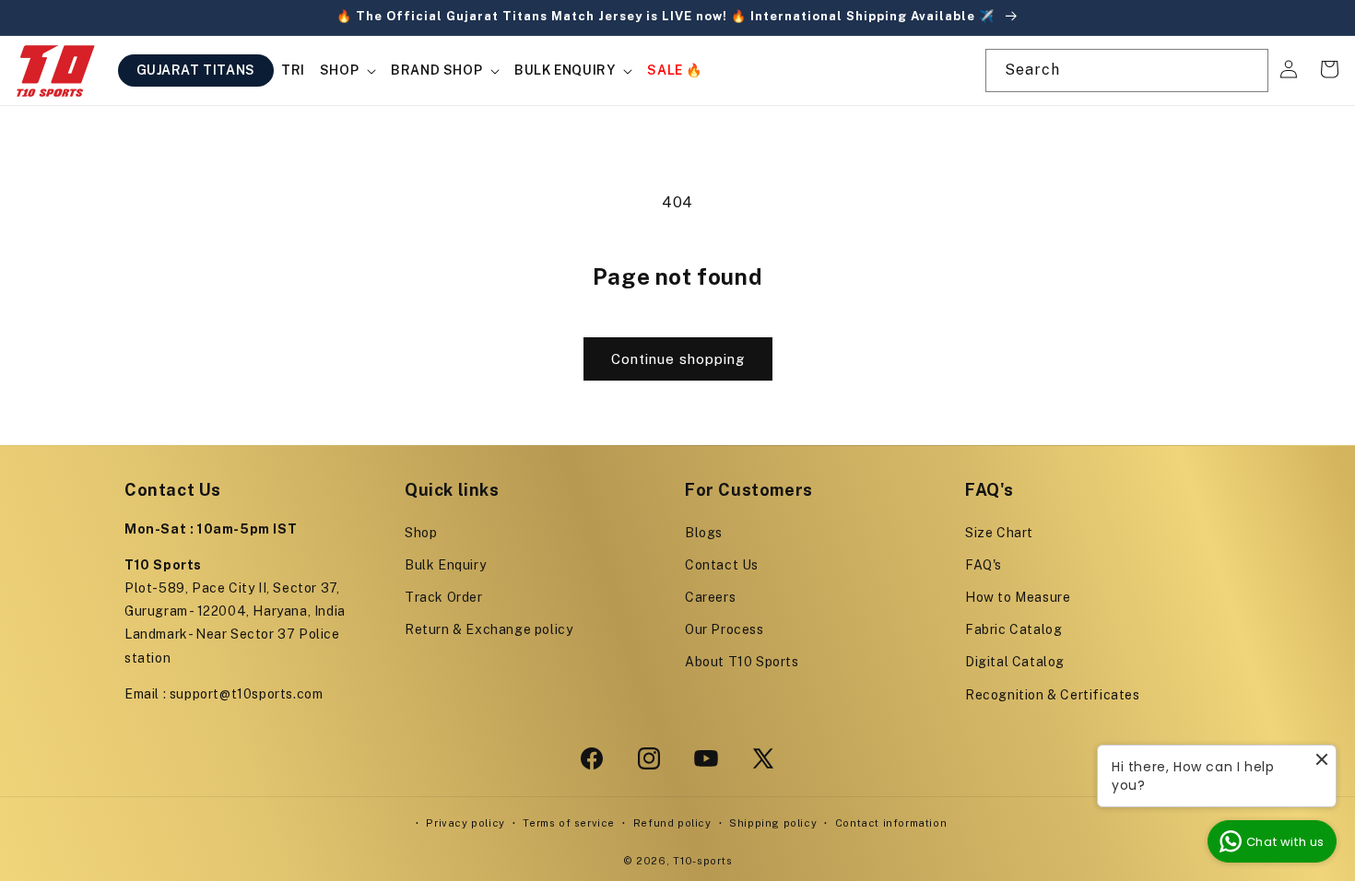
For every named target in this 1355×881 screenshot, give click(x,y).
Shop (421, 532)
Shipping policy (773, 822)
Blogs (704, 532)
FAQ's (983, 565)
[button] (347, 70)
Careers (710, 597)
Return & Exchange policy (488, 629)
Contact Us (722, 565)
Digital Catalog (1015, 661)
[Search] (1247, 70)
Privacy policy (465, 822)
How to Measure (1017, 597)
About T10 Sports (742, 661)
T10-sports (702, 860)
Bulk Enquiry (445, 565)
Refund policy (672, 822)
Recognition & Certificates (1052, 694)
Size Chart (999, 532)
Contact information (891, 822)
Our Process (724, 629)
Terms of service (569, 822)
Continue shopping (678, 359)
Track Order (444, 597)
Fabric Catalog (1013, 629)
